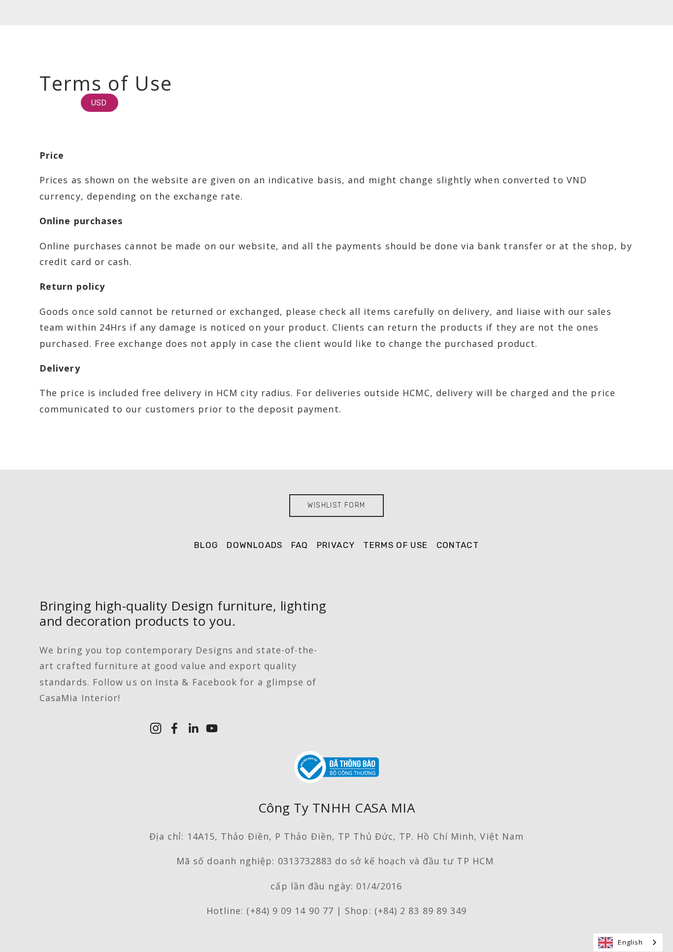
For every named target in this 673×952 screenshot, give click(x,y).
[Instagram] (156, 728)
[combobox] (628, 942)
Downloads (254, 545)
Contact (458, 545)
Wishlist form (336, 505)
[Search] (46, 13)
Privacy (336, 545)
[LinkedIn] (193, 728)
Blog (206, 545)
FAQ (299, 545)
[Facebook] (174, 728)
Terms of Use (395, 545)
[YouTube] (212, 728)
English (630, 942)
